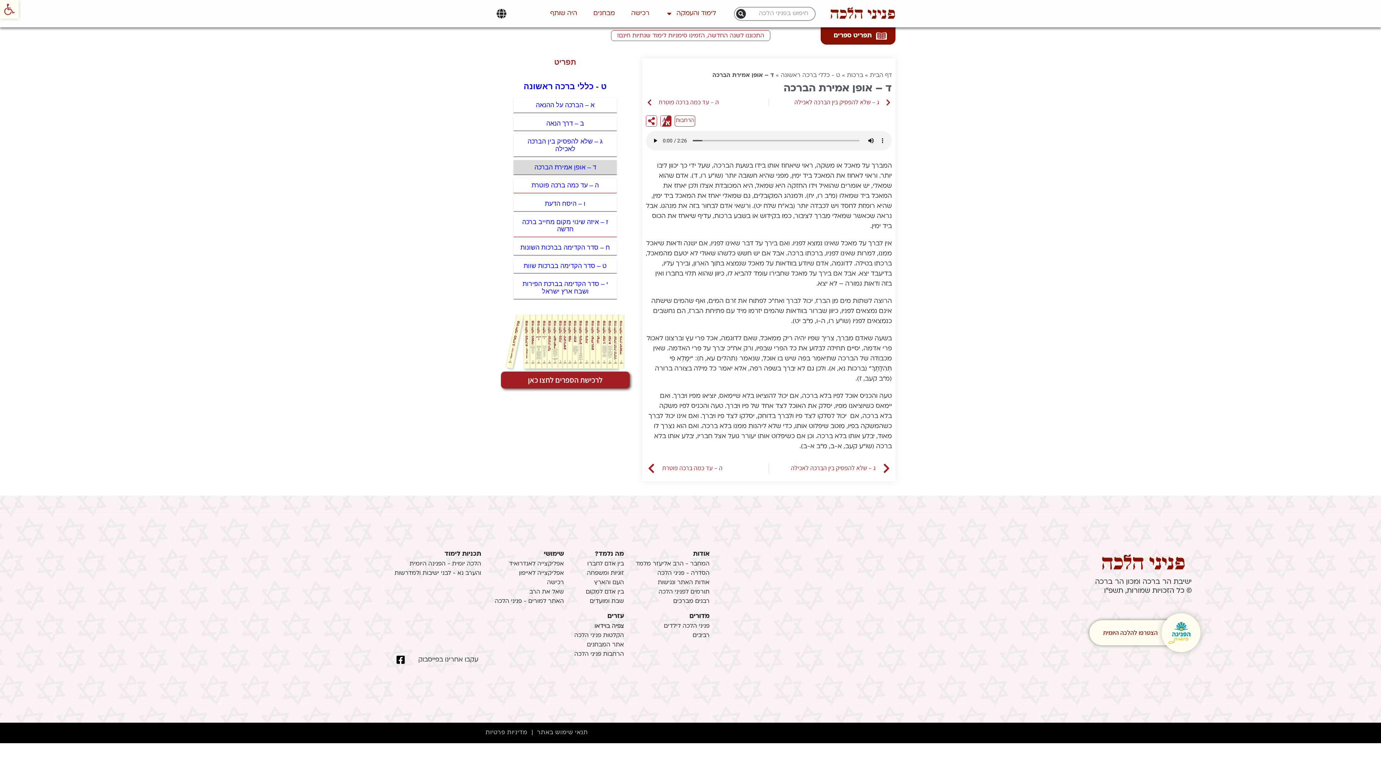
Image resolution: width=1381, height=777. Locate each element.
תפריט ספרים (853, 36)
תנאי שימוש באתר (562, 733)
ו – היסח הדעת (565, 203)
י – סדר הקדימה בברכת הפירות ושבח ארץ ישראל (565, 287)
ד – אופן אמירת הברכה (565, 167)
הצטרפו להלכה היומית (1130, 632)
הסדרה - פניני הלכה (683, 573)
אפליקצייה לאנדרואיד (536, 564)
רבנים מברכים (691, 601)
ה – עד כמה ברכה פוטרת (565, 185)
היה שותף (563, 13)
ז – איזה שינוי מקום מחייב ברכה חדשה (565, 225)
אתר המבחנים (605, 645)
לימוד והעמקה (696, 13)
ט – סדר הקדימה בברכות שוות (565, 265)
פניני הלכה (862, 13)
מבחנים (604, 13)
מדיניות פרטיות (506, 733)
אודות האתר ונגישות (684, 583)
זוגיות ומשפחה (605, 573)
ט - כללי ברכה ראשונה (810, 75)
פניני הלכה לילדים (687, 626)
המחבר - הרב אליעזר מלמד (672, 564)
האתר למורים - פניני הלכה (529, 601)
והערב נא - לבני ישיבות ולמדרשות (438, 573)
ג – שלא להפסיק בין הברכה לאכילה (565, 145)
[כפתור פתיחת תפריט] (501, 14)
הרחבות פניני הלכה (599, 654)
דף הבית (881, 75)
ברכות (855, 75)
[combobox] (778, 14)
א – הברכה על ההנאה (565, 105)
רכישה (640, 13)
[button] (9, 9)
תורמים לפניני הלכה (684, 592)
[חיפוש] (741, 14)
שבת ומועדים (607, 601)
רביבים (701, 636)
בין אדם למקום (605, 592)
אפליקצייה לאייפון (541, 573)
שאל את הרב (546, 592)
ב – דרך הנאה (565, 123)
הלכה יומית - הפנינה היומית (445, 564)
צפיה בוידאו (609, 626)
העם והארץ (609, 583)
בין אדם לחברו (605, 564)
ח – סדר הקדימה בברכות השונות (565, 247)
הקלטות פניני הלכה (599, 636)
